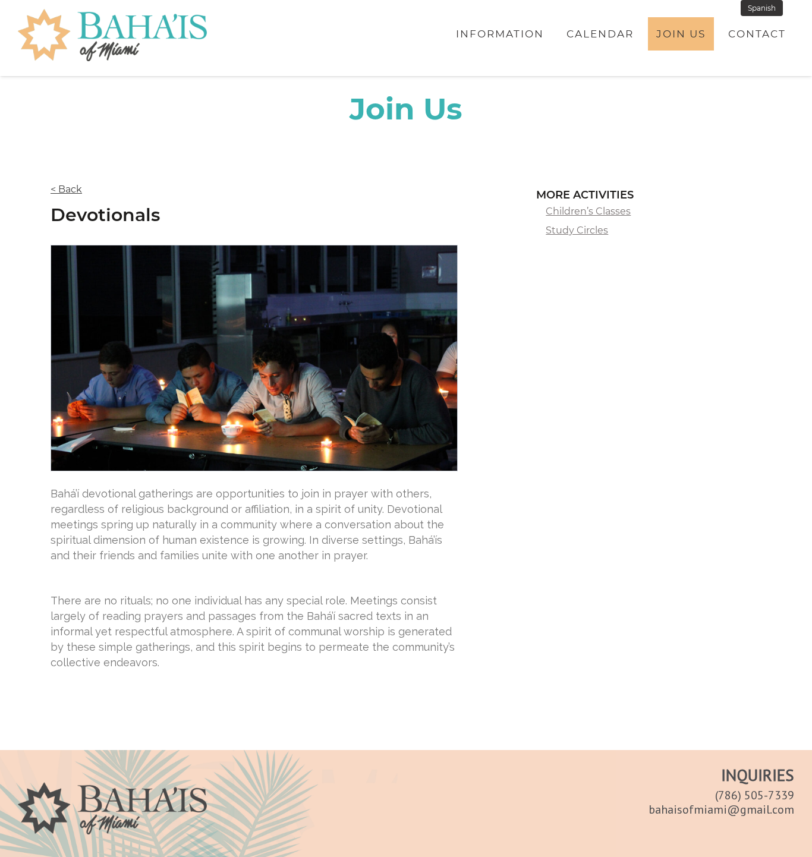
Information (500, 34)
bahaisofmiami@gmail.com (721, 809)
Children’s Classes (588, 211)
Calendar (600, 34)
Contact (757, 34)
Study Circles (577, 230)
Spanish (762, 8)
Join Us (681, 34)
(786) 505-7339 (754, 795)
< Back (66, 189)
